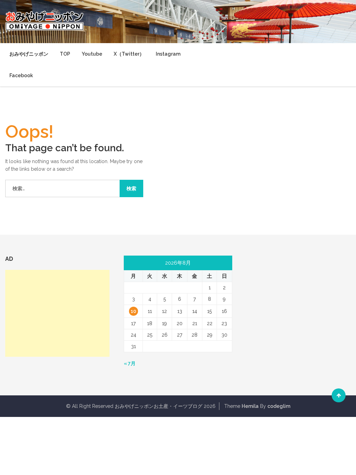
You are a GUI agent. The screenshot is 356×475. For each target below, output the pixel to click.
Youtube (92, 54)
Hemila (250, 406)
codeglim (278, 406)
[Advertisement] (57, 313)
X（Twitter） (129, 54)
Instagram (168, 54)
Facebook (21, 75)
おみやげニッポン (28, 54)
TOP (65, 54)
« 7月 (130, 363)
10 (133, 311)
